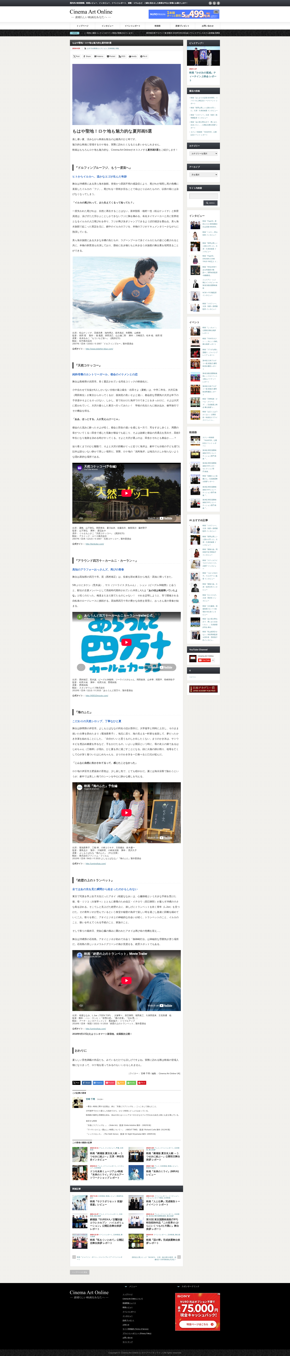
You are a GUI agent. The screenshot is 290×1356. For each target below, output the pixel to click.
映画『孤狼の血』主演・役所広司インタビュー (210, 586)
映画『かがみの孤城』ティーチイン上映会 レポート (202, 76)
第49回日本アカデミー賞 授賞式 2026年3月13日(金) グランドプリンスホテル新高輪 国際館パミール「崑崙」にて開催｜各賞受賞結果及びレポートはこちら (110, 33)
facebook (218, 3)
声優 (117, 1148)
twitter (214, 3)
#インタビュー (192, 33)
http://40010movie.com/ (97, 695)
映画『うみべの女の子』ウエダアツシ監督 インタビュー (210, 575)
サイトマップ (128, 1342)
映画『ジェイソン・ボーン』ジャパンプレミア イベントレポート (99, 1258)
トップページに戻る (79, 1272)
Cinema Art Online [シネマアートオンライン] (142, 1352)
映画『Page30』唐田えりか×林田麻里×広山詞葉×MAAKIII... (210, 224)
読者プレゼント (182, 26)
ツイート (192, 677)
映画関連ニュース (129, 1303)
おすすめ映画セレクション (97, 48)
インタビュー (107, 26)
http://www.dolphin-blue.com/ (99, 349)
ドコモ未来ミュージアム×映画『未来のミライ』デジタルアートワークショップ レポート (107, 1174)
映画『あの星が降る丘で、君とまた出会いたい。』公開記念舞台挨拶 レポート (204, 124)
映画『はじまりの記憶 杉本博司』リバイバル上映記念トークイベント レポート (204, 100)
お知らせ (126, 1325)
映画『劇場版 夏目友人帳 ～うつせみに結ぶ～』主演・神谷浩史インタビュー (107, 1156)
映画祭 (158, 26)
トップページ (82, 26)
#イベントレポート (218, 33)
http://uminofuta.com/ (96, 863)
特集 (117, 48)
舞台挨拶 (152, 1150)
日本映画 (111, 48)
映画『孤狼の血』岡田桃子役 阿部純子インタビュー (210, 552)
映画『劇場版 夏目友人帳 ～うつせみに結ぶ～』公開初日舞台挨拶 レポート (163, 1156)
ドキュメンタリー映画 (154, 1198)
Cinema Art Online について (133, 1299)
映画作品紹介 (151, 1168)
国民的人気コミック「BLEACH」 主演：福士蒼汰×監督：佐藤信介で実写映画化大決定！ (154, 1258)
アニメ (101, 1148)
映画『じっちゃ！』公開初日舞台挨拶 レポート (210, 330)
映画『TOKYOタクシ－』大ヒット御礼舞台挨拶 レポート (210, 341)
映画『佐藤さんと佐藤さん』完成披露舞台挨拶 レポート (210, 478)
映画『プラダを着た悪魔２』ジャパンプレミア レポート (210, 352)
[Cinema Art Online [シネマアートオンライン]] (91, 17)
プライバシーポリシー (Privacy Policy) (137, 1333)
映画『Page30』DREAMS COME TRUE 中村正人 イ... (210, 258)
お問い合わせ (208, 26)
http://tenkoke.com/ (95, 544)
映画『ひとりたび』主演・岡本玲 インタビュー (210, 597)
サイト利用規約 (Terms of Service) (135, 1329)
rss (210, 3)
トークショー (174, 1196)
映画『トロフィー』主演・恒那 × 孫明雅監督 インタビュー (210, 306)
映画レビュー (173, 1166)
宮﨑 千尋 (90, 1099)
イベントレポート (132, 26)
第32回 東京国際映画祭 (157, 1216)
